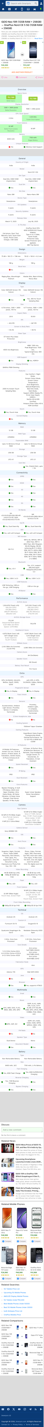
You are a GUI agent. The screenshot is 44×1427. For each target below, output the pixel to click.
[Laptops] (28, 9)
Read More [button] (39, 38)
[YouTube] (19, 1409)
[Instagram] (24, 1409)
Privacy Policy (18, 1424)
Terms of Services (32, 1424)
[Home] (3, 9)
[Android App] (41, 1409)
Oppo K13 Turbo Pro (22, 1231)
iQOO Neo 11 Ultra (5, 1231)
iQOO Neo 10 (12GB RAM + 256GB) (21, 1269)
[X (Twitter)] (13, 1409)
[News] (9, 9)
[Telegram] (30, 1409)
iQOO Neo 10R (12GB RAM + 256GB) (10, 61)
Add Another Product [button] (22, 72)
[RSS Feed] (35, 1409)
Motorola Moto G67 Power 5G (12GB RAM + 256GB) (36, 1231)
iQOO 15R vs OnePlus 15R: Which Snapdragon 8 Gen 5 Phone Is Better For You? (27, 1175)
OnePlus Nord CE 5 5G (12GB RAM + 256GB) (31, 61)
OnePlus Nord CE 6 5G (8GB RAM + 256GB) (36, 1269)
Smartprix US (6, 1415)
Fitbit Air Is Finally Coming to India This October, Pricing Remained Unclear (28, 1189)
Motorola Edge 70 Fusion (6, 1269)
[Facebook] (8, 1409)
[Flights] (16, 9)
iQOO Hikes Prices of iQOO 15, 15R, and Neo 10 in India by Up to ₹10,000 (28, 1146)
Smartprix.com (21, 1421)
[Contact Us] (2, 1409)
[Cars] (34, 9)
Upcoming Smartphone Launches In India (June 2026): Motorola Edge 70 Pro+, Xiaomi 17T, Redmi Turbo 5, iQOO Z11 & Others (29, 1160)
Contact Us (5, 1424)
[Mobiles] (22, 9)
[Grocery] (41, 9)
